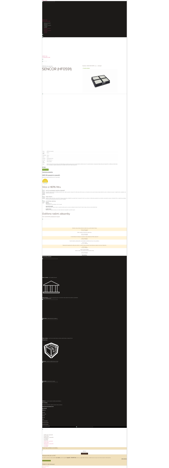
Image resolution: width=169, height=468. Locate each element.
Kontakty (45, 27)
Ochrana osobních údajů (46, 425)
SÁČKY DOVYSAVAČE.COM (46, 20)
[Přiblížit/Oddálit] (43, 466)
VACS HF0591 (58, 177)
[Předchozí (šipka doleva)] (43, 467)
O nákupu (45, 26)
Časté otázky (44, 413)
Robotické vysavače (47, 25)
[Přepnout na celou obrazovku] (44, 466)
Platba (43, 419)
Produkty (43, 412)
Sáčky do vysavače (47, 23)
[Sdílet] (46, 466)
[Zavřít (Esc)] (48, 466)
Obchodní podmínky (45, 424)
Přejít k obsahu (44, 0)
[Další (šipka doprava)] (44, 467)
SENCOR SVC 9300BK (45, 177)
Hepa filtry (46, 24)
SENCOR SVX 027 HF (52, 177)
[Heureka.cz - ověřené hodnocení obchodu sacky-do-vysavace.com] (45, 184)
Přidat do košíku (45, 169)
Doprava (43, 417)
